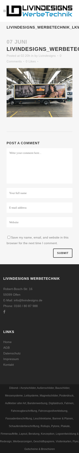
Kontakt (8, 364)
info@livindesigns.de (28, 300)
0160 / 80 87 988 (26, 306)
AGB (6, 347)
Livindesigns (47, 55)
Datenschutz (12, 353)
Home (7, 342)
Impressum (11, 359)
